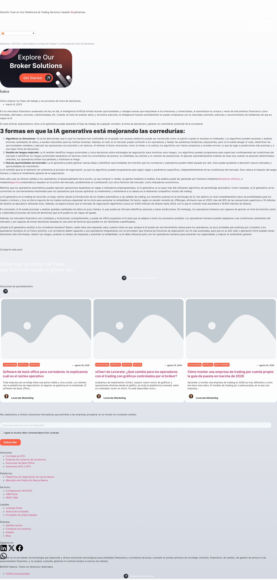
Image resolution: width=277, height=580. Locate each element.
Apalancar (5, 43)
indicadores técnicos (228, 178)
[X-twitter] (11, 548)
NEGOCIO (34, 364)
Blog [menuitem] (73, 12)
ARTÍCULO (23, 364)
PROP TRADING (222, 364)
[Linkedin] (3, 548)
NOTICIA (16, 43)
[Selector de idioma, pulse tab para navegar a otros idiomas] (18, 33)
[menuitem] (12, 12)
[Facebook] (19, 548)
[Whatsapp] (3, 556)
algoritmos (16, 182)
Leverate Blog (10, 364)
